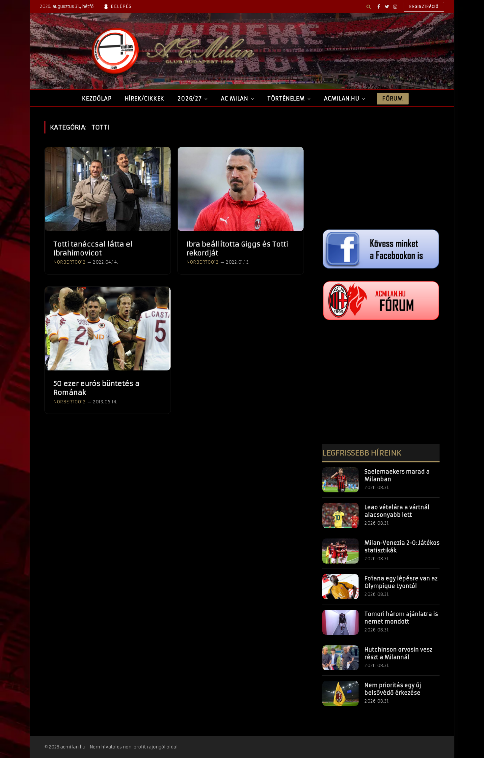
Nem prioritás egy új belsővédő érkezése (392, 689)
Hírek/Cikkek (145, 98)
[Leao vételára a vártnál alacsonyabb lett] (340, 515)
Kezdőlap (96, 98)
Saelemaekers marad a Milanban (397, 475)
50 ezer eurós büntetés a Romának (96, 387)
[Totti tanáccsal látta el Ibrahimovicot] (108, 189)
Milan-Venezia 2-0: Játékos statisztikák (402, 546)
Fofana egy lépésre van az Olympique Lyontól (401, 582)
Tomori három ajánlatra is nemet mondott (401, 618)
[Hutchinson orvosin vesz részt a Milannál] (340, 657)
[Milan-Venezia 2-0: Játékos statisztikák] (340, 551)
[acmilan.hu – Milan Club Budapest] (171, 51)
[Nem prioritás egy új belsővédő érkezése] (340, 693)
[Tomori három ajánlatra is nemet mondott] (340, 622)
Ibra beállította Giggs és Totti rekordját (237, 248)
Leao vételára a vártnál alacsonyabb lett (396, 511)
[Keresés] (368, 6)
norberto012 (69, 262)
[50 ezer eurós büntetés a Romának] (108, 329)
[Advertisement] (381, 167)
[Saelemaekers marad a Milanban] (340, 479)
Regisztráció (424, 6)
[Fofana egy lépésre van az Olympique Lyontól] (340, 586)
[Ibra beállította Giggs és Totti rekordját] (241, 189)
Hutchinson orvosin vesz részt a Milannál (398, 653)
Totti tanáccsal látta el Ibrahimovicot (93, 248)
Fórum (392, 98)
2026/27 (189, 98)
